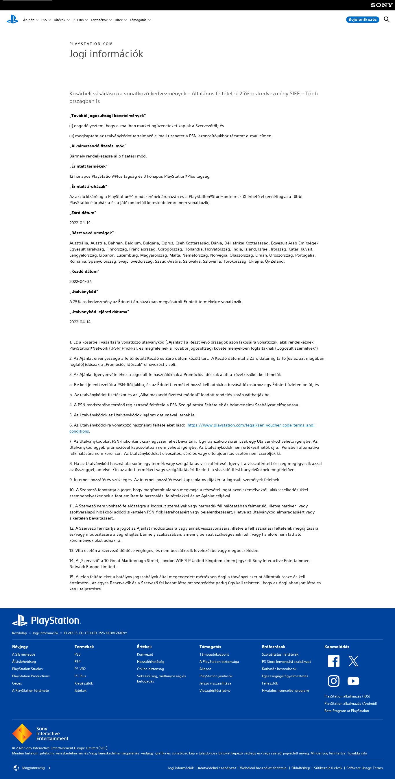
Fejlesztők (270, 683)
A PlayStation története (30, 690)
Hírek (119, 20)
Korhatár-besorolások (279, 668)
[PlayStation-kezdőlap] (12, 19)
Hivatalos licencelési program (285, 690)
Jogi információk (45, 632)
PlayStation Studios (27, 668)
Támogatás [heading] (210, 646)
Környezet (145, 654)
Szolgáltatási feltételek (280, 654)
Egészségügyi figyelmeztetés (285, 676)
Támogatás (138, 20)
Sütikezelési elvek (328, 767)
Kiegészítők (84, 683)
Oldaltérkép (300, 767)
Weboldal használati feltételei (263, 767)
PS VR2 (80, 668)
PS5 (44, 20)
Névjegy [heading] (20, 646)
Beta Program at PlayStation (346, 710)
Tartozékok (99, 20)
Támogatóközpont (214, 654)
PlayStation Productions (31, 676)
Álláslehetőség (24, 661)
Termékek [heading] (84, 646)
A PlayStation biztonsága (219, 661)
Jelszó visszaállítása (215, 683)
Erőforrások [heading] (273, 646)
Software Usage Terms (364, 767)
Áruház (28, 20)
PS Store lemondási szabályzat (286, 661)
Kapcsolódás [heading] (336, 646)
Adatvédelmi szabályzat (217, 767)
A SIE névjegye (23, 654)
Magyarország (33, 768)
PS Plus (78, 20)
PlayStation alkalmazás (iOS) (347, 696)
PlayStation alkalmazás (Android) (350, 703)
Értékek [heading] (144, 646)
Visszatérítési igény (215, 690)
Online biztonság (150, 668)
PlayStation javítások (216, 676)
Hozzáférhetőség (150, 661)
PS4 (78, 661)
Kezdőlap (19, 632)
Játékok (59, 20)
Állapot (205, 668)
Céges (17, 683)
